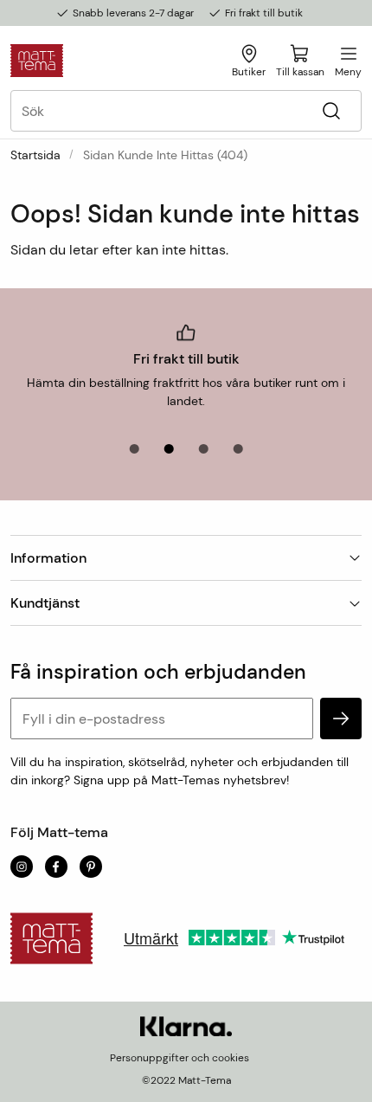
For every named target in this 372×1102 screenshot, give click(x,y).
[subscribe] (341, 718)
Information (48, 558)
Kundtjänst (45, 603)
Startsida (35, 155)
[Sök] (331, 111)
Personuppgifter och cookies (179, 1058)
